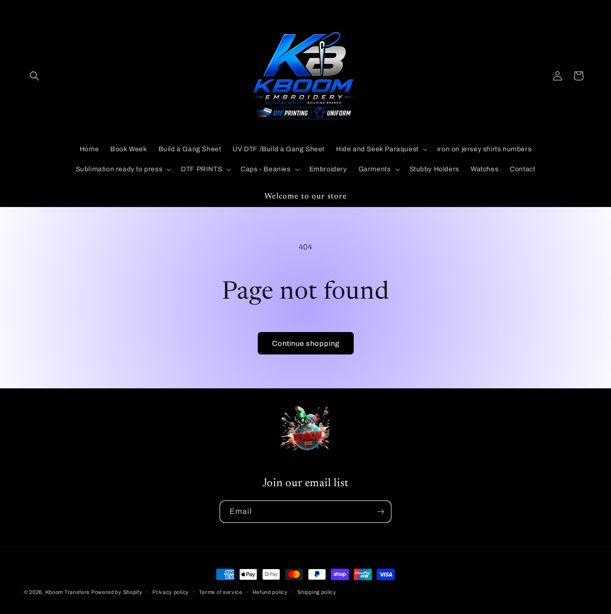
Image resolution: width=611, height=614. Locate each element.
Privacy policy (170, 591)
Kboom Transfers (68, 592)
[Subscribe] (380, 511)
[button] (34, 75)
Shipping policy (317, 591)
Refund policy (270, 591)
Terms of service (220, 591)
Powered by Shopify (117, 592)
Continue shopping (305, 343)
